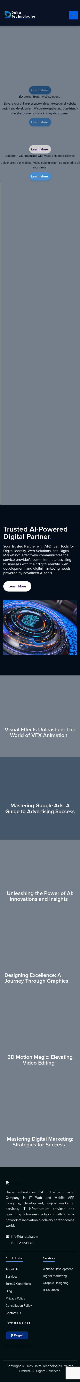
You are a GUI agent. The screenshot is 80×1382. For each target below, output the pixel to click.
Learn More (39, 176)
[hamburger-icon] (73, 15)
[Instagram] (74, 5)
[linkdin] (65, 5)
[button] (17, 1335)
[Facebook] (56, 5)
